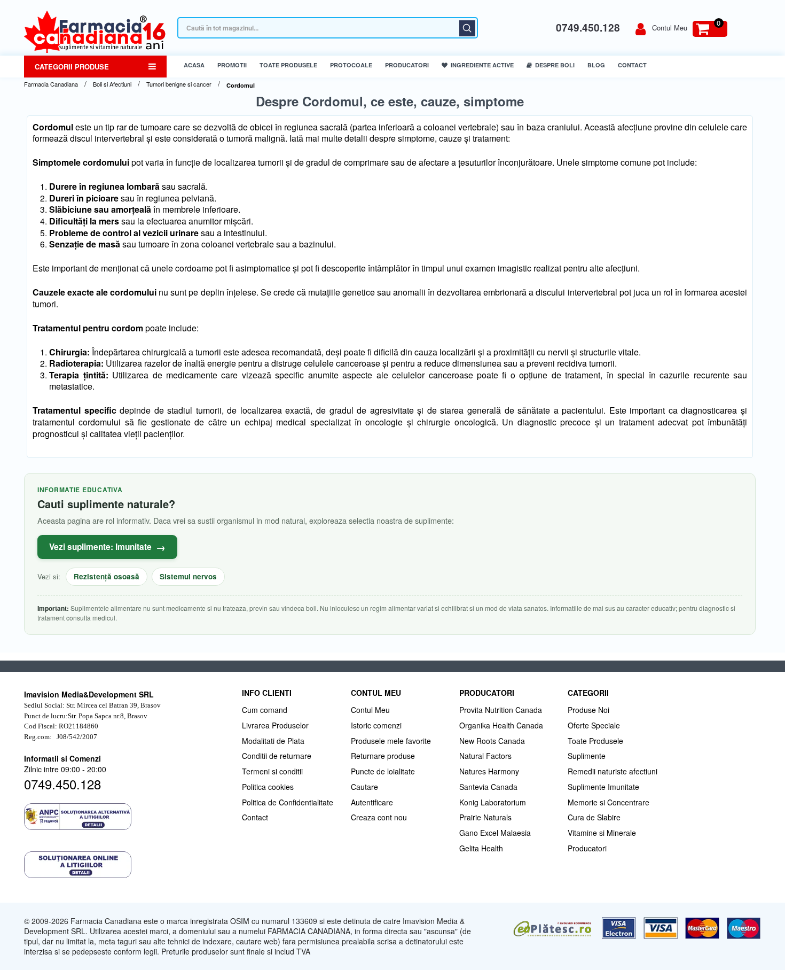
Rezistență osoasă (106, 576)
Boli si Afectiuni (112, 84)
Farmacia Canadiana (51, 84)
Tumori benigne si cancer (178, 84)
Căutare (467, 28)
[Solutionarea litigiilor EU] (127, 864)
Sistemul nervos (188, 576)
